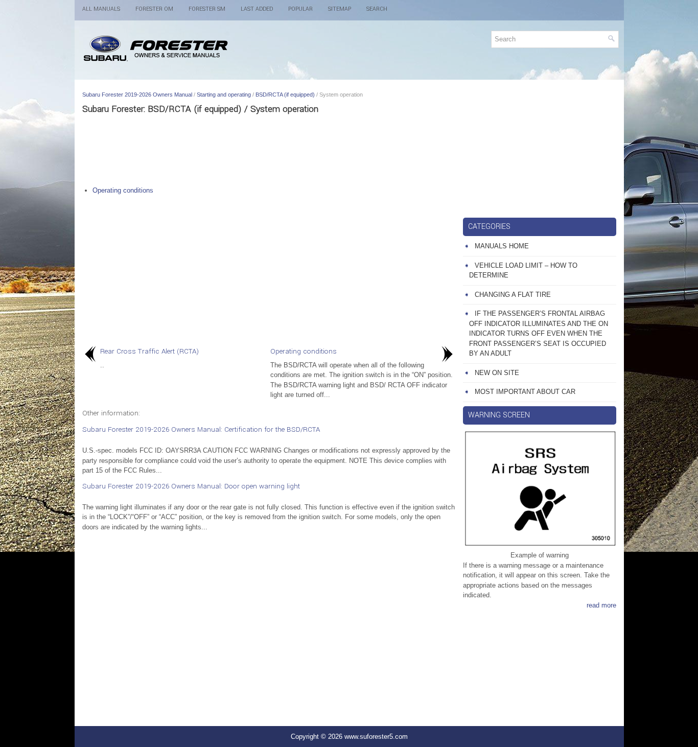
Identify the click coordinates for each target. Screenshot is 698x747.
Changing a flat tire (513, 294)
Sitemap (339, 9)
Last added (257, 9)
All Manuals (101, 9)
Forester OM (154, 9)
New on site (497, 373)
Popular (300, 9)
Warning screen (499, 415)
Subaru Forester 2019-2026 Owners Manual (137, 94)
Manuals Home (502, 246)
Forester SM (207, 9)
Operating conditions (122, 190)
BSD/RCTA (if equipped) (285, 94)
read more (601, 605)
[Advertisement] (268, 149)
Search (376, 9)
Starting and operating (224, 94)
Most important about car (525, 391)
